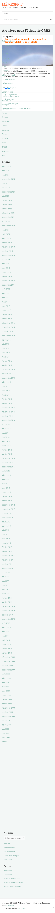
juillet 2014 (6, 429)
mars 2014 (6, 446)
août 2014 (6, 424)
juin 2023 (5, 196)
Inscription (8, 871)
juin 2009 (5, 683)
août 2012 (6, 522)
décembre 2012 (8, 505)
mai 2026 (5, 175)
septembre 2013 (8, 467)
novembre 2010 (8, 611)
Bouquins (5, 50)
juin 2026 (5, 171)
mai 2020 (5, 230)
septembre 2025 (8, 179)
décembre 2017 (8, 281)
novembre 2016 (8, 327)
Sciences (5, 130)
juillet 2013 (6, 475)
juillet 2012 (6, 526)
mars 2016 (6, 357)
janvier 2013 (7, 501)
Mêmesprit (12, 4)
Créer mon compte (11, 856)
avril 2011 (6, 589)
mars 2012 (6, 543)
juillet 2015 (6, 382)
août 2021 (6, 221)
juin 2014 (5, 433)
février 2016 (7, 361)
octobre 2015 (7, 374)
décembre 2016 (8, 323)
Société (5, 138)
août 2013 (6, 471)
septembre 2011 (8, 568)
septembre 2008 (8, 716)
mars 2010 (6, 644)
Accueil (7, 844)
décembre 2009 (8, 657)
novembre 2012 (8, 509)
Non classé (6, 109)
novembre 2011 (8, 560)
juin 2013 (5, 479)
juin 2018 (5, 264)
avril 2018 (6, 268)
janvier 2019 (7, 243)
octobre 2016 (7, 331)
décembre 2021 (8, 213)
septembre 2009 (8, 670)
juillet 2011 (6, 577)
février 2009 (7, 699)
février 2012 (7, 547)
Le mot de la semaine (10, 96)
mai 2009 (5, 687)
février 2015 (7, 399)
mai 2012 (5, 534)
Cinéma (5, 54)
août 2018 (6, 260)
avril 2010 (6, 640)
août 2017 (6, 289)
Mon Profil (8, 860)
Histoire (5, 71)
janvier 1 (5, 742)
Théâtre (5, 147)
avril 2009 (6, 691)
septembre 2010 (8, 619)
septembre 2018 (8, 255)
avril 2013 (6, 488)
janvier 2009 (7, 704)
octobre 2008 (7, 712)
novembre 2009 (8, 661)
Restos (5, 126)
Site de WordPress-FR (12, 887)
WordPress (9, 906)
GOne (4, 66)
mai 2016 (5, 348)
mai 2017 (5, 302)
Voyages (5, 151)
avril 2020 (6, 234)
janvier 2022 (7, 209)
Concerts (5, 58)
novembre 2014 (8, 412)
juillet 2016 (6, 340)
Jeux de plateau (8, 79)
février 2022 (7, 205)
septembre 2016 (8, 336)
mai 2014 (5, 437)
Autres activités (8, 41)
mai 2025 (5, 183)
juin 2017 (5, 298)
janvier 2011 (7, 602)
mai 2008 (5, 733)
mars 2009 (6, 695)
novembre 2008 (8, 708)
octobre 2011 (7, 564)
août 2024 (6, 188)
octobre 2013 (7, 463)
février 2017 (7, 315)
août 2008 (6, 721)
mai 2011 (5, 585)
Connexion (8, 875)
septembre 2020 (8, 226)
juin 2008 (5, 729)
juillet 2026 (6, 166)
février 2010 (7, 649)
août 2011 (6, 573)
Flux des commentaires (13, 883)
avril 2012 (6, 539)
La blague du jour (9, 88)
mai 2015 (5, 386)
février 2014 (7, 450)
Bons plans (6, 45)
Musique (5, 105)
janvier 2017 (7, 319)
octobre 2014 (7, 416)
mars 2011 (6, 594)
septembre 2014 (8, 420)
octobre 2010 (7, 615)
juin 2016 (5, 344)
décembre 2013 (8, 458)
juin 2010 (5, 632)
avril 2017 (6, 306)
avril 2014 (6, 441)
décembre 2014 (8, 408)
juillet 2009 (6, 678)
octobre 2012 (7, 513)
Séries (4, 134)
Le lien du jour (7, 92)
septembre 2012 (8, 518)
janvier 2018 (7, 276)
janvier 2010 (7, 653)
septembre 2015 (8, 378)
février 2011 (7, 598)
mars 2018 (6, 272)
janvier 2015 (7, 403)
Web (4, 155)
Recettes (5, 121)
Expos (4, 62)
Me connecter (9, 852)
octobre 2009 (7, 666)
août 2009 (6, 674)
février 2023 (7, 200)
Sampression (22, 908)
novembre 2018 (8, 247)
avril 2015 (6, 391)
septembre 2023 (8, 192)
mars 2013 (6, 492)
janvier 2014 (7, 454)
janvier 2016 (7, 365)
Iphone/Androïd (8, 75)
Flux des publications (12, 879)
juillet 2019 (6, 238)
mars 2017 (6, 310)
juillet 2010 (6, 628)
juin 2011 (5, 581)
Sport (4, 143)
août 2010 (6, 623)
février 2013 (7, 496)
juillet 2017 (6, 293)
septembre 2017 (8, 285)
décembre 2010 (8, 606)
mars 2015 (6, 395)
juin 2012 (5, 530)
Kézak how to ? (10, 848)
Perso (4, 113)
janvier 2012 (7, 551)
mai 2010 (5, 636)
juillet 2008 (6, 725)
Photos (5, 117)
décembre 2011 (8, 556)
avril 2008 (6, 738)
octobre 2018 (7, 251)
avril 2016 (6, 353)
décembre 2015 (8, 370)
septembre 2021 (8, 217)
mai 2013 (5, 484)
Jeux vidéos (7, 83)
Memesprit (6, 100)
